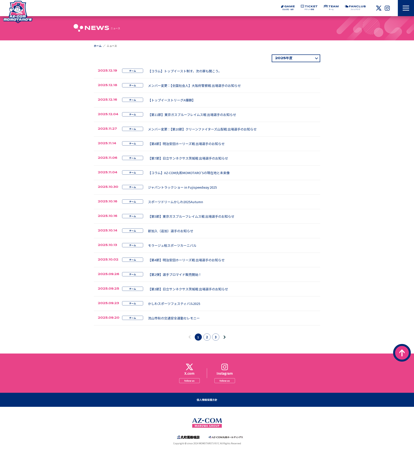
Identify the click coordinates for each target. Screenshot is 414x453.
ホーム (98, 46)
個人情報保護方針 (207, 400)
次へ (226, 337)
